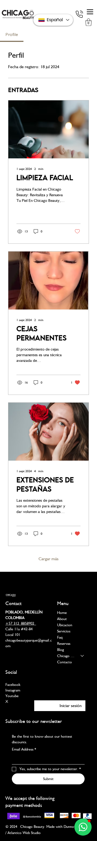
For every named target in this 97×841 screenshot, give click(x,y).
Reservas (63, 643)
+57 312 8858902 (20, 623)
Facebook (12, 684)
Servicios (63, 631)
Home (62, 612)
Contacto (64, 662)
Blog (60, 649)
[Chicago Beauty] (82, 656)
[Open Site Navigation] (90, 12)
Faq (60, 637)
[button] (88, 22)
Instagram (12, 690)
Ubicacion (64, 625)
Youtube (12, 696)
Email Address (24, 749)
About (62, 619)
